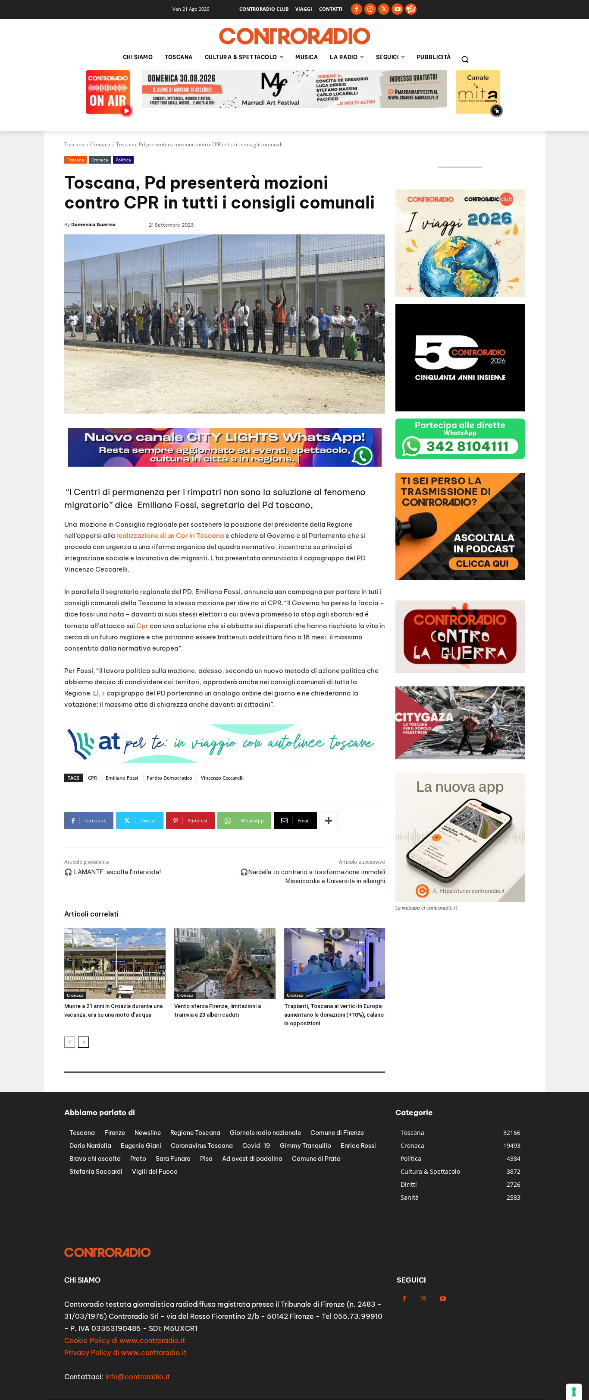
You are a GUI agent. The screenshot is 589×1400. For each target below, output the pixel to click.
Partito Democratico (169, 777)
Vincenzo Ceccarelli (222, 777)
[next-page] (83, 1042)
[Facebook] (357, 9)
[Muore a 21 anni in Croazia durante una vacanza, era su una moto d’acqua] (115, 963)
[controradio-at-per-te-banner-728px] (294, 105)
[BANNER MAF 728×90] (225, 464)
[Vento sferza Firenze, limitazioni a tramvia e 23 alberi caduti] (225, 963)
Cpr (142, 626)
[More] (329, 820)
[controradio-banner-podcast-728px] (221, 761)
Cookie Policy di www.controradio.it (124, 1340)
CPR (92, 777)
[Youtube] (397, 9)
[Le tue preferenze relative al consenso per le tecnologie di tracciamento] (574, 1392)
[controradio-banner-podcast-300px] (460, 295)
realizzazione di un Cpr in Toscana (169, 535)
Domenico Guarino (93, 224)
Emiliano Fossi (122, 777)
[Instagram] (370, 9)
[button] (465, 59)
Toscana (74, 144)
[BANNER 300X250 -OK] (460, 409)
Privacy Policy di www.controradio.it (125, 1352)
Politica (123, 160)
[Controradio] (294, 36)
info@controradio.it (137, 1376)
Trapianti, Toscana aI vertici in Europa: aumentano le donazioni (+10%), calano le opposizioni (334, 1015)
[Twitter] (384, 9)
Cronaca (100, 144)
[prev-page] (69, 1042)
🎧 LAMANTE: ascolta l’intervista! (112, 872)
